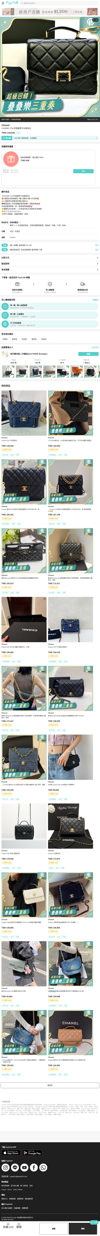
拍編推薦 (17, 1208)
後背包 (34, 339)
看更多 (50, 1085)
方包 (85, 1107)
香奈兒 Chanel (46, 1109)
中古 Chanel (43, 1112)
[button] (13, 361)
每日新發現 (5, 1186)
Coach (3, 1189)
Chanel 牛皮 (85, 1109)
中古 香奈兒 (82, 1111)
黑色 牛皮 (20, 1109)
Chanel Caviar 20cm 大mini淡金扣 (80, 1105)
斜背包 (43, 339)
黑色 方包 (28, 1109)
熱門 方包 (84, 1112)
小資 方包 (76, 1112)
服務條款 (20, 1199)
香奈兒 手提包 (75, 1109)
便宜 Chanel (14, 1112)
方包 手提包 (36, 1111)
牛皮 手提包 (27, 1111)
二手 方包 (61, 1112)
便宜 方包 (68, 1112)
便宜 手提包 (21, 1114)
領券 (83, 171)
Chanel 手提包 (9, 1111)
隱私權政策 (29, 1199)
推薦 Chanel (52, 1112)
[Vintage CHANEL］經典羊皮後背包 (55, 1105)
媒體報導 (25, 1208)
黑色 (76, 1107)
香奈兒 (65, 1107)
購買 (83, 1229)
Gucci (9, 1189)
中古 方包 (92, 1112)
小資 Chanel (23, 1112)
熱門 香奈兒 (73, 1111)
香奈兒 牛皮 (56, 1109)
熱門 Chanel (33, 1112)
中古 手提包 (48, 1114)
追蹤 (88, 354)
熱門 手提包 (39, 1114)
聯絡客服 (12, 1199)
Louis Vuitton (17, 1189)
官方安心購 (15, 1186)
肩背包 (14, 339)
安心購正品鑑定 (7, 1208)
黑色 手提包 (36, 1109)
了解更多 (95, 300)
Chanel (12, 237)
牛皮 (81, 1107)
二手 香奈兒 (45, 1111)
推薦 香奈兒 (91, 1111)
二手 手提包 (11, 1114)
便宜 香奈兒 (54, 1111)
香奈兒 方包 (65, 1109)
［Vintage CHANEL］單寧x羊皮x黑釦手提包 (49, 1107)
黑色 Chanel (11, 1109)
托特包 (24, 339)
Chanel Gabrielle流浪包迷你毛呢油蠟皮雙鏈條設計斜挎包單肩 (21, 1105)
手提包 (17, 231)
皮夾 (31, 1186)
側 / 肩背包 (24, 1186)
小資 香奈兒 (63, 1111)
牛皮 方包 (18, 1111)
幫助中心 (4, 1199)
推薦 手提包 (57, 1114)
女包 (11, 231)
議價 (53, 1229)
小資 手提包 (30, 1114)
